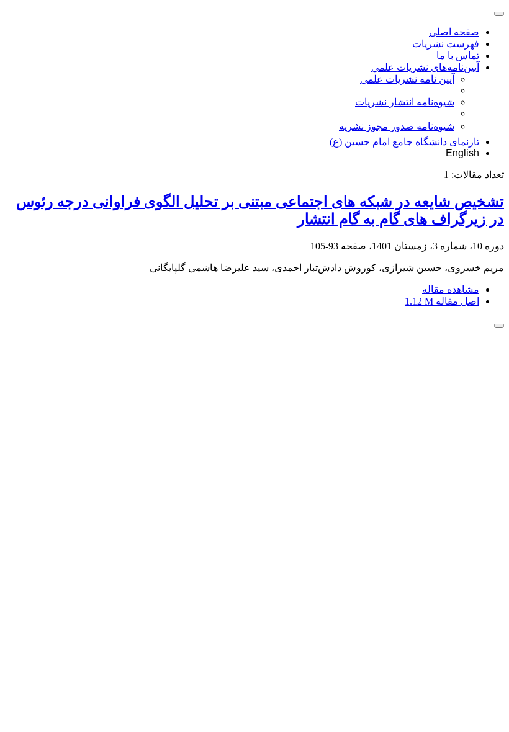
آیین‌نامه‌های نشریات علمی (425, 67)
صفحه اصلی (454, 32)
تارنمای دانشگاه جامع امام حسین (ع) (404, 141)
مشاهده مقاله (450, 289)
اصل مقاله (442, 301)
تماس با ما (457, 55)
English (462, 153)
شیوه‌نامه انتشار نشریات (404, 102)
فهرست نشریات (445, 43)
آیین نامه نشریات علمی (407, 79)
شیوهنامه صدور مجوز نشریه (396, 126)
